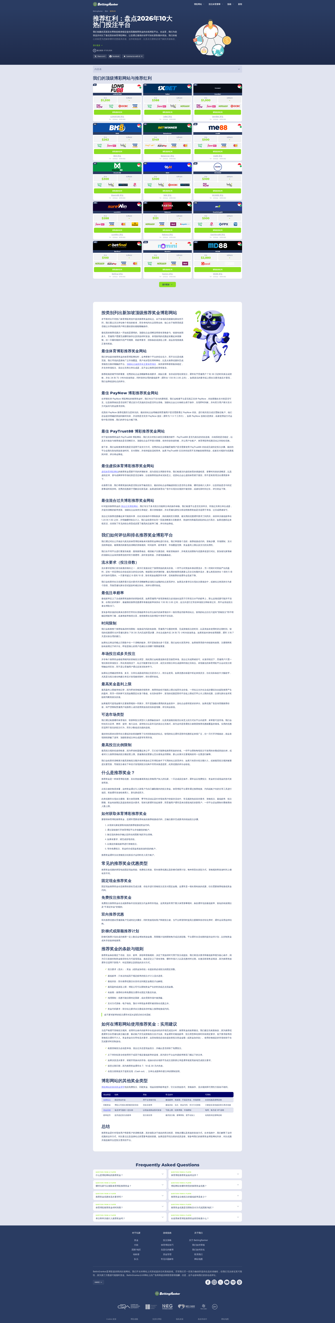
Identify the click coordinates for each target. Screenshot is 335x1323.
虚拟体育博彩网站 (109, 471)
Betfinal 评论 (117, 274)
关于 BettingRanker (198, 1240)
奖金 (136, 1240)
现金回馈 (107, 1110)
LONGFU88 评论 (117, 116)
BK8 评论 (117, 156)
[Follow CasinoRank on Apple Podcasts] (239, 1282)
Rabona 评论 (167, 234)
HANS (97, 1282)
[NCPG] (167, 1306)
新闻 (240, 4)
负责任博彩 (157, 1319)
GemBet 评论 (217, 116)
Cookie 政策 (111, 1319)
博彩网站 (198, 4)
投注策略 (167, 1240)
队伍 (136, 1259)
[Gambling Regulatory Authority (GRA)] (129, 1306)
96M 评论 (167, 195)
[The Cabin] (203, 1306)
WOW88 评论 (217, 195)
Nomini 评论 (167, 274)
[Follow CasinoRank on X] (220, 1282)
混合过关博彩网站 (129, 506)
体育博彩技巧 (167, 1244)
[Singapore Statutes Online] (151, 1306)
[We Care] (186, 1306)
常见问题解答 (167, 1259)
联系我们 (198, 1254)
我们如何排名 (198, 1249)
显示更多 (166, 284)
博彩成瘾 (134, 1319)
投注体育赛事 (215, 4)
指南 (229, 4)
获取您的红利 (117, 112)
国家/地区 (136, 1249)
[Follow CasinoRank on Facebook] (208, 1282)
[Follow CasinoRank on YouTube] (226, 1282)
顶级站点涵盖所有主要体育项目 (141, 364)
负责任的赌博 (167, 1249)
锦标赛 (136, 1254)
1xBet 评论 (167, 116)
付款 (136, 1244)
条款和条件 (202, 1319)
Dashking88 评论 (217, 234)
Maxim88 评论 (117, 195)
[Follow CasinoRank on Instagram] (214, 1282)
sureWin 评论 (117, 234)
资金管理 (167, 1254)
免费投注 (107, 1100)
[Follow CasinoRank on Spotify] (233, 1282)
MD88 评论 (217, 274)
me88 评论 (217, 156)
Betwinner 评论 (167, 156)
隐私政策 (179, 1319)
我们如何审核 (198, 1244)
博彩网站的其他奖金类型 (113, 1087)
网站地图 (198, 1259)
